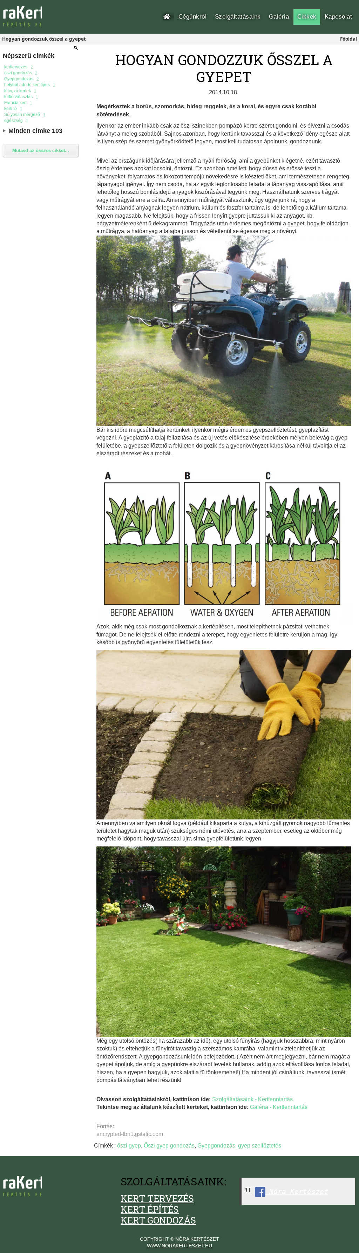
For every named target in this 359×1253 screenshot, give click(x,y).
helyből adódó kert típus (29, 85)
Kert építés (150, 1209)
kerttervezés (18, 67)
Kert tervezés (157, 1198)
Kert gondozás (158, 1220)
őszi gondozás (21, 73)
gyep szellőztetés (259, 1146)
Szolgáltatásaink (238, 16)
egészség (16, 120)
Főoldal (168, 16)
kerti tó (13, 108)
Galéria (279, 16)
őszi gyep (129, 1146)
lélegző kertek (20, 91)
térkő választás (21, 97)
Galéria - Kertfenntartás (278, 1107)
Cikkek (307, 16)
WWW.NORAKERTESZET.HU (179, 1245)
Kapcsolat (338, 16)
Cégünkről (192, 16)
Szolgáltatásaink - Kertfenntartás (252, 1099)
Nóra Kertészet (296, 1191)
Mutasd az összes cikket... (40, 150)
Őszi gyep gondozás (169, 1146)
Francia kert (18, 102)
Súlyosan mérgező (25, 114)
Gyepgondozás (21, 79)
